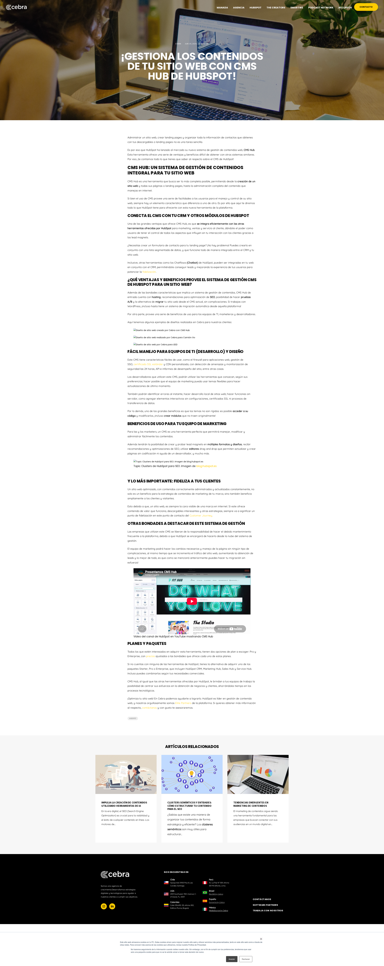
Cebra (178, 44)
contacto (366, 6)
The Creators (276, 7)
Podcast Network (320, 7)
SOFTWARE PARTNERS (265, 905)
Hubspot (132, 718)
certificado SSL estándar (148, 364)
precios (150, 656)
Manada (222, 7)
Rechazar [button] (246, 959)
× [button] (261, 938)
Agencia (238, 7)
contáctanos (149, 707)
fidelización (149, 271)
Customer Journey (201, 515)
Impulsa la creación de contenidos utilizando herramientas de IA (124, 804)
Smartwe (296, 7)
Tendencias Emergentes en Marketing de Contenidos (250, 804)
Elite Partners (183, 703)
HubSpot (255, 7)
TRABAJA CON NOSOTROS (268, 910)
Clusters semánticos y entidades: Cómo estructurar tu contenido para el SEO (189, 806)
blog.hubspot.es (206, 466)
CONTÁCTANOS (262, 899)
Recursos (345, 7)
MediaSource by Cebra (218, 910)
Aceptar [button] (232, 959)
